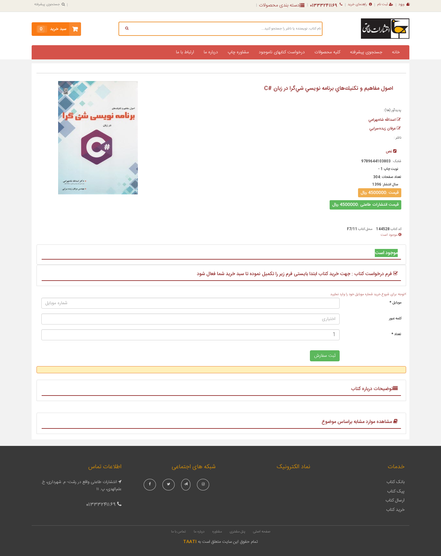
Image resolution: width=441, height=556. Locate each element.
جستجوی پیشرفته (47, 4)
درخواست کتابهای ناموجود (282, 52)
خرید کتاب (395, 510)
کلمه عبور (395, 319)
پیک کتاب (396, 491)
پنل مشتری (237, 532)
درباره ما (211, 52)
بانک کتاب (395, 482)
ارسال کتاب (395, 500)
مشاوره (217, 532)
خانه (396, 52)
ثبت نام (382, 4)
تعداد (396, 334)
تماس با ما (178, 532)
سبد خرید (53, 29)
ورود (401, 4)
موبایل (395, 303)
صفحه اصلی (261, 532)
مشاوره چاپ (238, 52)
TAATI (190, 541)
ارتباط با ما (185, 52)
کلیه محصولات (327, 52)
